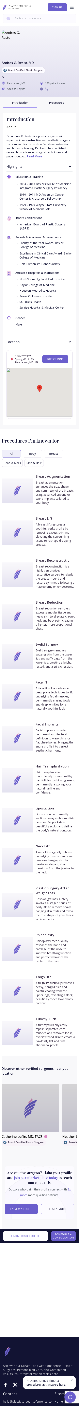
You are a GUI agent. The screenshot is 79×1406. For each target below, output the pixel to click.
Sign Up (57, 7)
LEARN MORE (57, 1209)
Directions (55, 359)
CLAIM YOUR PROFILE (25, 1236)
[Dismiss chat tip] (71, 1380)
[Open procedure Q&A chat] (70, 1397)
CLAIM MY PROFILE (21, 1209)
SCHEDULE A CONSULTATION (63, 1236)
